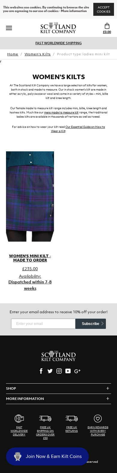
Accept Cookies (103, 9)
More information (74, 11)
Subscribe (90, 324)
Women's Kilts (38, 54)
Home (12, 54)
